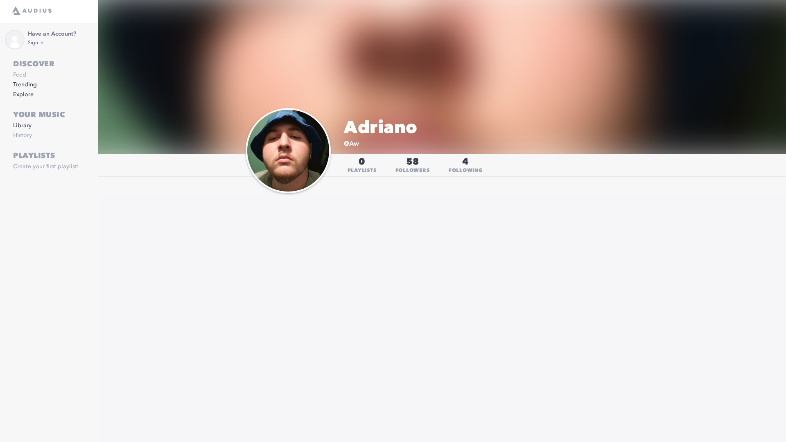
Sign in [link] (35, 43)
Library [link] (22, 126)
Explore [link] (23, 94)
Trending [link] (25, 85)
